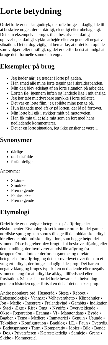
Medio (15, 303)
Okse (4, 313)
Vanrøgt (38, 298)
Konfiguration (33, 323)
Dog (7, 333)
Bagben (7, 318)
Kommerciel (26, 338)
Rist (31, 308)
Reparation (22, 313)
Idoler (74, 328)
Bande (100, 328)
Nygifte (59, 308)
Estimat (42, 313)
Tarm (35, 328)
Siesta (63, 293)
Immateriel (58, 318)
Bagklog (57, 323)
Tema (22, 318)
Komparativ (54, 328)
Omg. (43, 308)
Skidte (5, 338)
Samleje (78, 333)
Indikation (98, 303)
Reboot (79, 293)
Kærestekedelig (53, 333)
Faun (83, 323)
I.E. (72, 323)
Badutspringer (15, 328)
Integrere (33, 303)
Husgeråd (46, 293)
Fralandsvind (56, 303)
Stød (7, 308)
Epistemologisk (13, 298)
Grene (94, 333)
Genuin (78, 318)
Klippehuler (89, 298)
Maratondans (72, 313)
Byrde (93, 313)
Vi (55, 313)
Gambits (78, 303)
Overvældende (82, 308)
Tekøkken (8, 323)
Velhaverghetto (61, 298)
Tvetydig (99, 323)
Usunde (95, 318)
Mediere (38, 318)
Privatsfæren (25, 333)
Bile (86, 328)
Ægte (19, 308)
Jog (3, 303)
